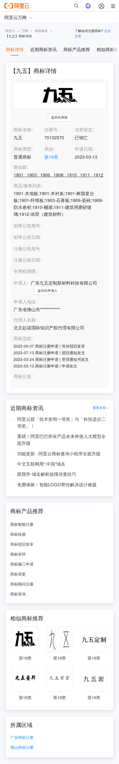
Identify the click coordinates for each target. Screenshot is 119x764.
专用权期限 (25, 271)
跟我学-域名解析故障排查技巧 (46, 474)
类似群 (20, 167)
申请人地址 (25, 302)
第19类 (51, 157)
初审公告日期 (27, 237)
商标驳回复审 (21, 544)
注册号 (51, 129)
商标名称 (22, 129)
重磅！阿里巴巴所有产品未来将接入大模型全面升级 (61, 439)
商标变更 (18, 574)
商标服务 (41, 30)
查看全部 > (101, 407)
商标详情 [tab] (15, 49)
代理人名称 (25, 320)
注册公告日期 (27, 260)
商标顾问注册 (21, 584)
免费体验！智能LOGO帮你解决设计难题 (57, 484)
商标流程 (22, 339)
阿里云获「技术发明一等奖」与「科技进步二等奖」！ (61, 422)
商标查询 (18, 594)
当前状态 (83, 129)
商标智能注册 (21, 524)
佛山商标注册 (21, 747)
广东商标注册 (21, 738)
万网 (25, 30)
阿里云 (10, 30)
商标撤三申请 (21, 564)
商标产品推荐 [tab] (76, 49)
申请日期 (83, 149)
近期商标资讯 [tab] (43, 49)
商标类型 (22, 149)
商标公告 (22, 376)
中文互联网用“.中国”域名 (41, 464)
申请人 (20, 283)
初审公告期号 (27, 225)
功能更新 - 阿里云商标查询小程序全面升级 (58, 453)
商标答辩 (18, 554)
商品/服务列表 (27, 186)
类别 (48, 149)
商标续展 (18, 534)
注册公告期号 (27, 248)
